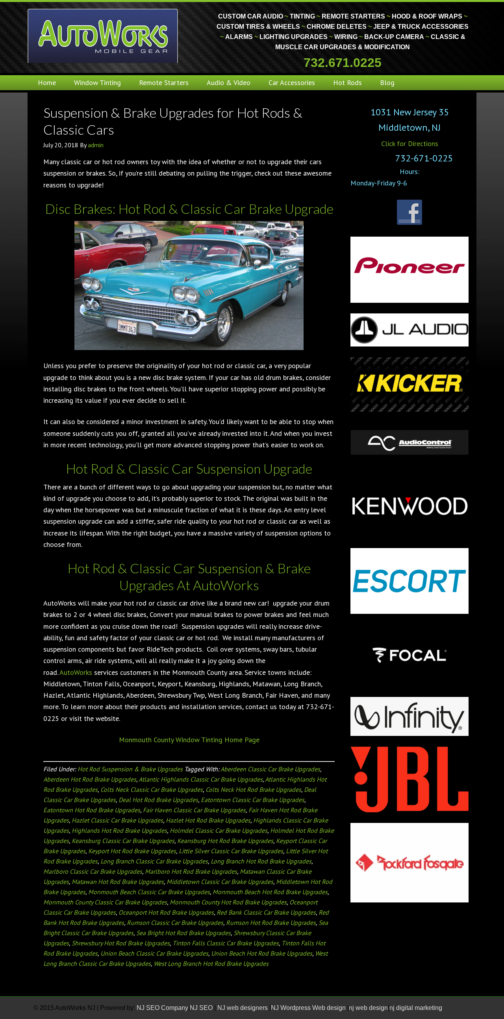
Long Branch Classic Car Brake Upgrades (154, 861)
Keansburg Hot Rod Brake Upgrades (225, 841)
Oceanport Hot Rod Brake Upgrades (166, 912)
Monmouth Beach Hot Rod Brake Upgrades (270, 892)
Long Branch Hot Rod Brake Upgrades (261, 861)
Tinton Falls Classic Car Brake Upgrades (225, 943)
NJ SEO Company (162, 1007)
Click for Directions (409, 143)
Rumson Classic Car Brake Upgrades (175, 922)
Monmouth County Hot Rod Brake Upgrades (228, 902)
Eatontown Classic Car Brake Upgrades (252, 800)
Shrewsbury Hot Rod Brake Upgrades (121, 943)
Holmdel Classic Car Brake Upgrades (218, 830)
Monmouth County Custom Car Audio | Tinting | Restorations (103, 35)
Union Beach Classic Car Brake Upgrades (154, 953)
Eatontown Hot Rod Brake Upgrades (91, 810)
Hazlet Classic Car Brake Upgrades (117, 820)
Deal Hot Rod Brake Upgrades (158, 800)
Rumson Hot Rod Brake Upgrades (271, 922)
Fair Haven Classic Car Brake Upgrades (194, 810)
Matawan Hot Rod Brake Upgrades (118, 882)
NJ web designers (243, 1007)
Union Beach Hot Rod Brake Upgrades (261, 953)
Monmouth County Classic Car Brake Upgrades (105, 902)
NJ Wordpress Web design (309, 1007)
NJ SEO (202, 1007)
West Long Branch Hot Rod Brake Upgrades (211, 963)
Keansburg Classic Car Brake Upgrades (123, 841)
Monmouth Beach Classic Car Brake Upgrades (149, 892)
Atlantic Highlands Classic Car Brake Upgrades (201, 779)
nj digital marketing (415, 1007)
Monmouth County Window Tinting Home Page (189, 739)
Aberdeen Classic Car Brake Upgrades (270, 769)
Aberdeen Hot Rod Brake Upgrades (89, 779)
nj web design (368, 1007)
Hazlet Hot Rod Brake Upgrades (208, 820)
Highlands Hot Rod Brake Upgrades (119, 830)
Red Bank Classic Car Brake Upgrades (266, 912)
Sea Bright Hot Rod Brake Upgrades (183, 933)
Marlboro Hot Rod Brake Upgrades (191, 871)
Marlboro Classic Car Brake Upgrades (92, 871)
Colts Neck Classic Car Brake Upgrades (151, 789)
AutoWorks (75, 672)
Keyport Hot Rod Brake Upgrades (132, 851)
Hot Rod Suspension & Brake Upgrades (130, 769)
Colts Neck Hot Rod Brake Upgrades (253, 789)
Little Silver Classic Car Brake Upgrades (231, 851)
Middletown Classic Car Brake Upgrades (220, 882)
